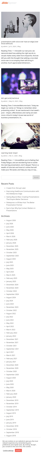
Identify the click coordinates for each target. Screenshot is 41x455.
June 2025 (10, 265)
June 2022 (10, 320)
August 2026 (11, 220)
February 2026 (11, 240)
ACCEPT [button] (18, 450)
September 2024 (12, 294)
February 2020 (11, 394)
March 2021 (10, 355)
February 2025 (11, 278)
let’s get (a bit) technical (10, 98)
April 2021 (10, 352)
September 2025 (12, 256)
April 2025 (10, 272)
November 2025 (12, 249)
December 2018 (12, 426)
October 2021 (11, 346)
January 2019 (11, 423)
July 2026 (9, 223)
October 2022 (11, 310)
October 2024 (11, 291)
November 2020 (12, 368)
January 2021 (11, 362)
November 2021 (12, 342)
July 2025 (9, 262)
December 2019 (12, 400)
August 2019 (11, 413)
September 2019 (12, 410)
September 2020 (12, 374)
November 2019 (12, 403)
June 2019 (10, 419)
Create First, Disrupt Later (16, 188)
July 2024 (9, 301)
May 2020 (10, 387)
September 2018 (12, 432)
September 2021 (12, 349)
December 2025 (12, 246)
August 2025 (11, 259)
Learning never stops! (9, 153)
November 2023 (12, 307)
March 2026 (10, 236)
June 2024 (10, 304)
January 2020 (11, 397)
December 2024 (12, 285)
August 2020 (11, 378)
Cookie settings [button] (8, 450)
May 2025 (10, 268)
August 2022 (11, 313)
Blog (19, 46)
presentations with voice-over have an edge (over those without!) (19, 43)
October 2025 (11, 252)
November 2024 (12, 288)
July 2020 (9, 381)
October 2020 (11, 371)
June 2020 (10, 384)
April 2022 (10, 326)
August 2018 (11, 436)
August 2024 (11, 297)
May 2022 (10, 323)
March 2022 (10, 329)
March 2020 (10, 391)
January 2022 (11, 336)
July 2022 (9, 317)
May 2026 (10, 230)
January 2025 (11, 281)
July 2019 (9, 416)
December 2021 (12, 339)
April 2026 (10, 233)
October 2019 (11, 407)
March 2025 (10, 275)
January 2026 (11, 243)
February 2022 (11, 333)
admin (5, 46)
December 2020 (12, 365)
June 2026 (10, 227)
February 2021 (11, 358)
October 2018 (11, 429)
